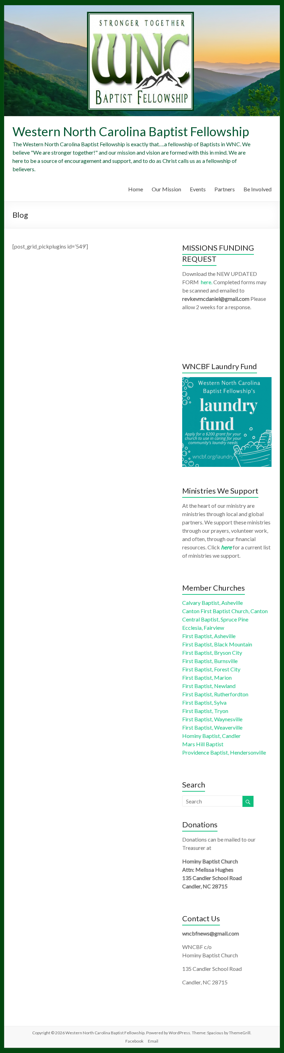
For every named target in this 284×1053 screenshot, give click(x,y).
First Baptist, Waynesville (212, 719)
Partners (224, 189)
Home (135, 189)
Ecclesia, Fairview (203, 627)
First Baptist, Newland (209, 685)
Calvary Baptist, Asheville (212, 602)
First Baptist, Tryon (205, 710)
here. (206, 282)
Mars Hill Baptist (202, 744)
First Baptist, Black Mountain (217, 644)
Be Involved (257, 189)
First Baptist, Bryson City (212, 652)
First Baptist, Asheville (209, 636)
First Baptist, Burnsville (210, 661)
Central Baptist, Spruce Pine (215, 619)
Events (198, 189)
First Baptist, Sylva (204, 702)
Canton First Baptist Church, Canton (225, 611)
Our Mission (166, 189)
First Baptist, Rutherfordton (215, 694)
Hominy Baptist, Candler (211, 735)
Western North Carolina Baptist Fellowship (130, 131)
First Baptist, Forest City (211, 669)
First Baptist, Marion (207, 677)
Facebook (134, 1041)
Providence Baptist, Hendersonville (224, 752)
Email (153, 1041)
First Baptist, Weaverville (212, 727)
